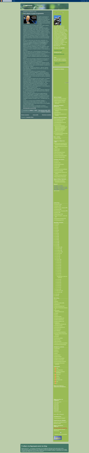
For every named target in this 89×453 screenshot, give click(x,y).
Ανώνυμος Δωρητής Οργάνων (59, 429)
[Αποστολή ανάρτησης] (49, 110)
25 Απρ (58, 265)
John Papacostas (59, 369)
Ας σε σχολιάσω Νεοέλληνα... (60, 332)
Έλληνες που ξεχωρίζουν (59, 358)
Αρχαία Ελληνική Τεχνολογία (60, 361)
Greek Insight (57, 165)
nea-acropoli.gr (57, 354)
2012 (56, 242)
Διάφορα (56, 212)
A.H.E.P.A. (57, 161)
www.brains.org (58, 112)
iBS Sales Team (59, 379)
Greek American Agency (59, 164)
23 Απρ (58, 267)
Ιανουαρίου (58, 292)
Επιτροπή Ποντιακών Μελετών (61, 175)
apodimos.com (57, 162)
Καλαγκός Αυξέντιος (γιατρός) (60, 98)
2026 (56, 224)
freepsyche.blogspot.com (59, 306)
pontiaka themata (58, 316)
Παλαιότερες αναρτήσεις (46, 114)
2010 (56, 245)
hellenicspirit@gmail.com (59, 54)
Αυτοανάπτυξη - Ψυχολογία (60, 210)
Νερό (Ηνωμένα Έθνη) (59, 153)
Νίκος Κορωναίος (58, 341)
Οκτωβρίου (58, 250)
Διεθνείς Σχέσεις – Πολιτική (60, 207)
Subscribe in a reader (58, 50)
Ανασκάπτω (48, 111)
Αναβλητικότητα (58, 108)
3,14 (55, 299)
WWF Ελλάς (57, 150)
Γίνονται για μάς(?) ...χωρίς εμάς (61, 215)
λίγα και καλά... (58, 339)
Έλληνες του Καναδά (59, 170)
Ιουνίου (57, 256)
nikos (57, 381)
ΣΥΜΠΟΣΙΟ (27, 6)
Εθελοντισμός (56, 430)
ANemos (56, 301)
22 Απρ (58, 268)
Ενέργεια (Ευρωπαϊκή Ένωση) (60, 155)
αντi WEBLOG (57, 330)
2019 (56, 231)
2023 (56, 227)
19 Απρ (58, 271)
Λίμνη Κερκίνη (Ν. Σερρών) (60, 418)
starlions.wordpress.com (59, 321)
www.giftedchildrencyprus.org (60, 122)
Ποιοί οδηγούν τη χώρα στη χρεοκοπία (33, 13)
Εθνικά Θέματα (58, 214)
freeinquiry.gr (57, 304)
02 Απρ (58, 285)
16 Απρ (58, 273)
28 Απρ (58, 262)
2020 (56, 230)
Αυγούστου (58, 253)
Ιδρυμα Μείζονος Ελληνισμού (60, 176)
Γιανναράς (57, 336)
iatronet (56, 353)
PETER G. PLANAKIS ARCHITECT (60, 372)
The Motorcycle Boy (58, 325)
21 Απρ (58, 270)
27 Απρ (58, 264)
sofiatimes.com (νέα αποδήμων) (61, 169)
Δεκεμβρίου (58, 247)
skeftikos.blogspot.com (59, 319)
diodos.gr (56, 350)
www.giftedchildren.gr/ (59, 120)
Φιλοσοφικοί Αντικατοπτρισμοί (60, 344)
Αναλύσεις (43, 111)
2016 (56, 236)
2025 (56, 225)
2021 (56, 228)
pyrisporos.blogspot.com (59, 318)
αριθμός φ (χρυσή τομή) (59, 359)
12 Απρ (58, 279)
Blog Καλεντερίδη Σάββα (59, 302)
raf (56, 383)
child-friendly (57, 348)
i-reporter (56, 313)
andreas (57, 376)
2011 (56, 244)
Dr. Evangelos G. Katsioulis (60, 119)
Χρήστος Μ (58, 374)
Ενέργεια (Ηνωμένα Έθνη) (60, 157)
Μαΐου (57, 258)
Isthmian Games (58, 138)
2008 (56, 295)
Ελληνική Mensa (58, 124)
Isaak (57, 368)
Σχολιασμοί (57, 209)
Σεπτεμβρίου (58, 251)
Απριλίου (58, 259)
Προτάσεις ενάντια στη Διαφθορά (61, 342)
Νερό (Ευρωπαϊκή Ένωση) (60, 152)
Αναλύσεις (58, 220)
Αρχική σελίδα (35, 114)
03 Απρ (58, 284)
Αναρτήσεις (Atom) (29, 117)
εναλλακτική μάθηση (59, 338)
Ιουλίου (57, 254)
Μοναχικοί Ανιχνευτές (59, 131)
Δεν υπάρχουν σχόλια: (43, 110)
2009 (56, 294)
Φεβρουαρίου (58, 290)
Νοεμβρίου (58, 248)
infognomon (57, 167)
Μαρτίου (58, 289)
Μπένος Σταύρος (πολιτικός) (60, 100)
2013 (56, 241)
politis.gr (56, 314)
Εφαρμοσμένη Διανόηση (59, 218)
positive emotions (58, 356)
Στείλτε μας (56, 422)
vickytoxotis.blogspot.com (60, 327)
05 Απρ (58, 282)
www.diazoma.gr (58, 328)
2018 (56, 233)
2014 (56, 239)
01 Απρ (58, 287)
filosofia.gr (57, 351)
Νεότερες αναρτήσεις (25, 114)
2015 (56, 238)
